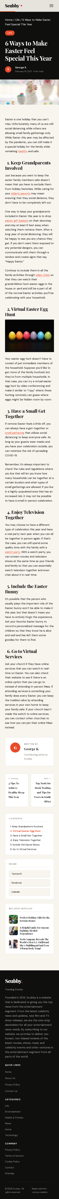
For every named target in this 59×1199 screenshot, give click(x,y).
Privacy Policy (12, 1084)
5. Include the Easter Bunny (24, 844)
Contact (9, 1167)
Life (17, 20)
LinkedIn (16, 891)
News (8, 1123)
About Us (10, 1078)
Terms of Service (14, 1155)
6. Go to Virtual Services (23, 849)
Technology (11, 1135)
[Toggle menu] (51, 6)
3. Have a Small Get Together (25, 835)
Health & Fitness (14, 1117)
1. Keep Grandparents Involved (26, 826)
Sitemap (9, 1173)
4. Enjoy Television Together (25, 840)
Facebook (17, 882)
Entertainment (13, 1111)
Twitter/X (17, 873)
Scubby (12, 5)
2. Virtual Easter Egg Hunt (25, 831)
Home (9, 20)
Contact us (11, 1091)
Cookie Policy (12, 1161)
